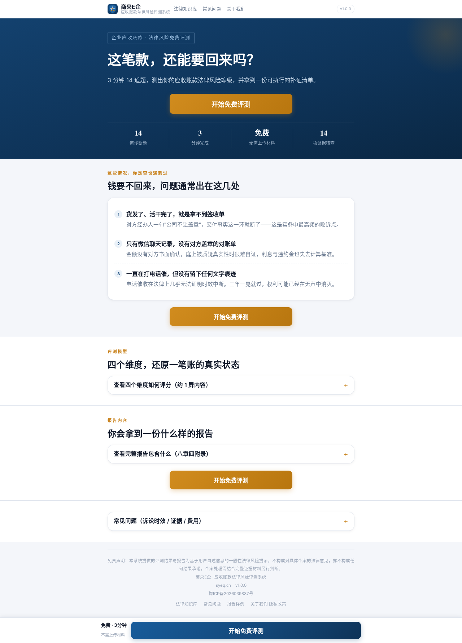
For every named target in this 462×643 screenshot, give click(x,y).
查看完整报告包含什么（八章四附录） (163, 453)
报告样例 (235, 604)
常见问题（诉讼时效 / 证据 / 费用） (159, 521)
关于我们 (236, 9)
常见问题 (211, 9)
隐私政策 (277, 604)
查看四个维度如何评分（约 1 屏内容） (163, 385)
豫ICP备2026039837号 (231, 593)
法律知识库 (185, 9)
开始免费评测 (231, 104)
